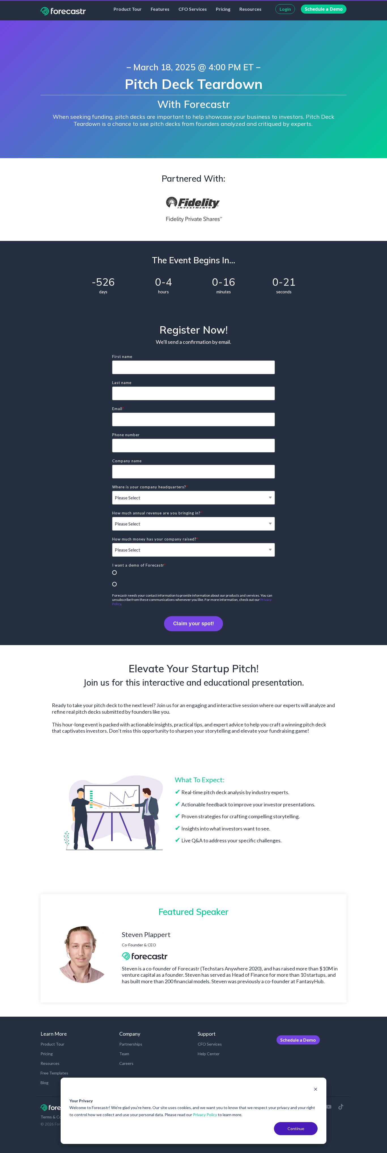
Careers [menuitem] (126, 1063)
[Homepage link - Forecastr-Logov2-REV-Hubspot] (59, 1108)
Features (160, 9)
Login (285, 9)
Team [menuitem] (124, 1053)
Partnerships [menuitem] (130, 1044)
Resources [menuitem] (50, 1063)
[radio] (193, 572)
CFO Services (192, 9)
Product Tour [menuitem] (52, 1044)
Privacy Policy (205, 1114)
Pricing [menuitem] (47, 1053)
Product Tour (128, 9)
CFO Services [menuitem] (210, 1044)
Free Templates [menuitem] (54, 1073)
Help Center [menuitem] (209, 1053)
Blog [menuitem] (44, 1082)
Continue (296, 1128)
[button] (329, 1107)
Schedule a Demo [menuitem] (298, 1039)
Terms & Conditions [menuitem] (58, 1116)
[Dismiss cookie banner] (316, 1089)
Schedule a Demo (324, 9)
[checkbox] (193, 578)
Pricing (223, 9)
